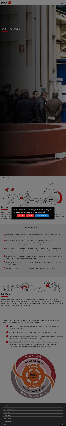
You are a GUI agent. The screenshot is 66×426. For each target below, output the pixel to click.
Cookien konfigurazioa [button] (42, 216)
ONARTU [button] (21, 216)
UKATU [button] (30, 216)
